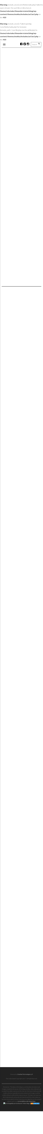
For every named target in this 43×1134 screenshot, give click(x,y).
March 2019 (14, 938)
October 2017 (15, 994)
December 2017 (15, 985)
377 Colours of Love (18, 599)
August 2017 (14, 1002)
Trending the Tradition (14, 191)
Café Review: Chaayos (20, 685)
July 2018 (13, 955)
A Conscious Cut (15, 334)
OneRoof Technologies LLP (25, 1074)
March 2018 (14, 972)
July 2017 (13, 1007)
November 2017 (15, 989)
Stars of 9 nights (15, 510)
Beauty (5, 608)
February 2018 (15, 977)
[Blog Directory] (35, 1103)
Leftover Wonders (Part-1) (15, 252)
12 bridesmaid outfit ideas (18, 422)
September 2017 (16, 998)
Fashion (6, 136)
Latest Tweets (21, 858)
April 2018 (13, 968)
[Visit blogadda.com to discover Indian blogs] (16, 1103)
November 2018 (15, 942)
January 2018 (14, 981)
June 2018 (13, 959)
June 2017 (13, 1011)
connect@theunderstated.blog (26, 1101)
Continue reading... (10, 157)
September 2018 (16, 946)
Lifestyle (13, 136)
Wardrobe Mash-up (12, 130)
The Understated (10, 134)
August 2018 (14, 951)
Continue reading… (10, 379)
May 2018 (13, 964)
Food (35, 256)
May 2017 (13, 1015)
